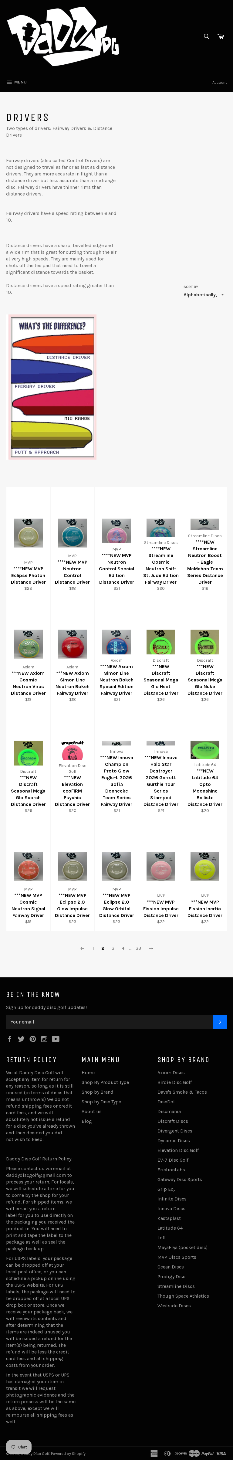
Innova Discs (171, 1208)
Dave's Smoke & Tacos (182, 1092)
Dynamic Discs (173, 1140)
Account (219, 82)
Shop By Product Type (105, 1082)
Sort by (191, 287)
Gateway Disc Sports (179, 1179)
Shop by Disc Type (101, 1102)
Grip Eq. (166, 1189)
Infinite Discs (172, 1199)
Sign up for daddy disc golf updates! (46, 1007)
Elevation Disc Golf (178, 1150)
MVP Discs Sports (176, 1257)
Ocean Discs (170, 1267)
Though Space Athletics (183, 1296)
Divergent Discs (174, 1131)
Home (88, 1072)
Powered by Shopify (68, 1453)
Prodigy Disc (171, 1276)
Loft (161, 1238)
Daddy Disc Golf (35, 1453)
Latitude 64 (170, 1228)
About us (92, 1111)
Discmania (169, 1111)
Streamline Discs (176, 1286)
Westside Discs (174, 1306)
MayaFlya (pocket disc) (182, 1247)
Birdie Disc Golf (174, 1082)
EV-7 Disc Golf (172, 1160)
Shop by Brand (97, 1092)
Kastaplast (169, 1218)
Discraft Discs (172, 1121)
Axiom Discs (171, 1072)
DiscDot (166, 1102)
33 (138, 948)
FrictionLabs (171, 1170)
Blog (87, 1121)
